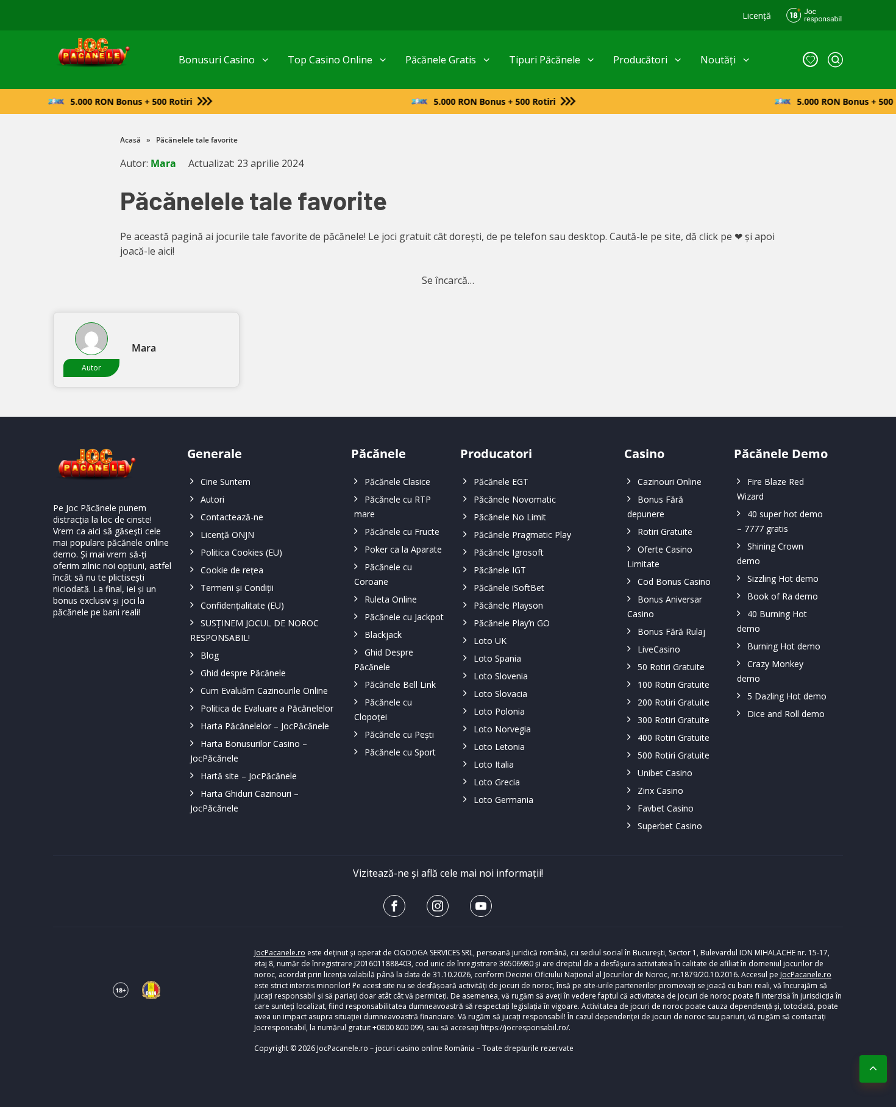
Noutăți (718, 59)
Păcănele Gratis (440, 59)
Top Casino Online (330, 59)
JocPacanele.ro (279, 952)
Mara (163, 163)
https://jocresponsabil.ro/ (524, 1027)
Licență (756, 15)
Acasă (130, 140)
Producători (640, 59)
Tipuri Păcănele (544, 59)
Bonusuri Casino (217, 59)
